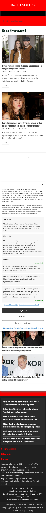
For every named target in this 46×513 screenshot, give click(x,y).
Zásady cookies (8, 328)
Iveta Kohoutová (9, 72)
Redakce (15, 488)
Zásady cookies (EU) (34, 494)
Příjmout (23, 310)
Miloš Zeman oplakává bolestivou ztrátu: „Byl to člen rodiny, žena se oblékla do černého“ (21, 378)
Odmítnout (23, 317)
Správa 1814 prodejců (11, 305)
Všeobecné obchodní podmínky (22, 491)
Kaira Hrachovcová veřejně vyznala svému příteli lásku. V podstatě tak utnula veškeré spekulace (23, 106)
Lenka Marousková (10, 129)
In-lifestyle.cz (23, 5)
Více (6, 86)
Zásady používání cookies (13, 494)
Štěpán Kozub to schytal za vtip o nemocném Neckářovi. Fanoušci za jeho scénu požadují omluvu (22, 349)
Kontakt (40, 328)
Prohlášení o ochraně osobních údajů (25, 328)
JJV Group (29, 510)
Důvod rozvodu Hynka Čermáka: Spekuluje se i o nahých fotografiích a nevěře (23, 49)
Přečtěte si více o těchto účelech (29, 305)
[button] (43, 185)
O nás (22, 488)
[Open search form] (38, 13)
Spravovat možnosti (23, 323)
